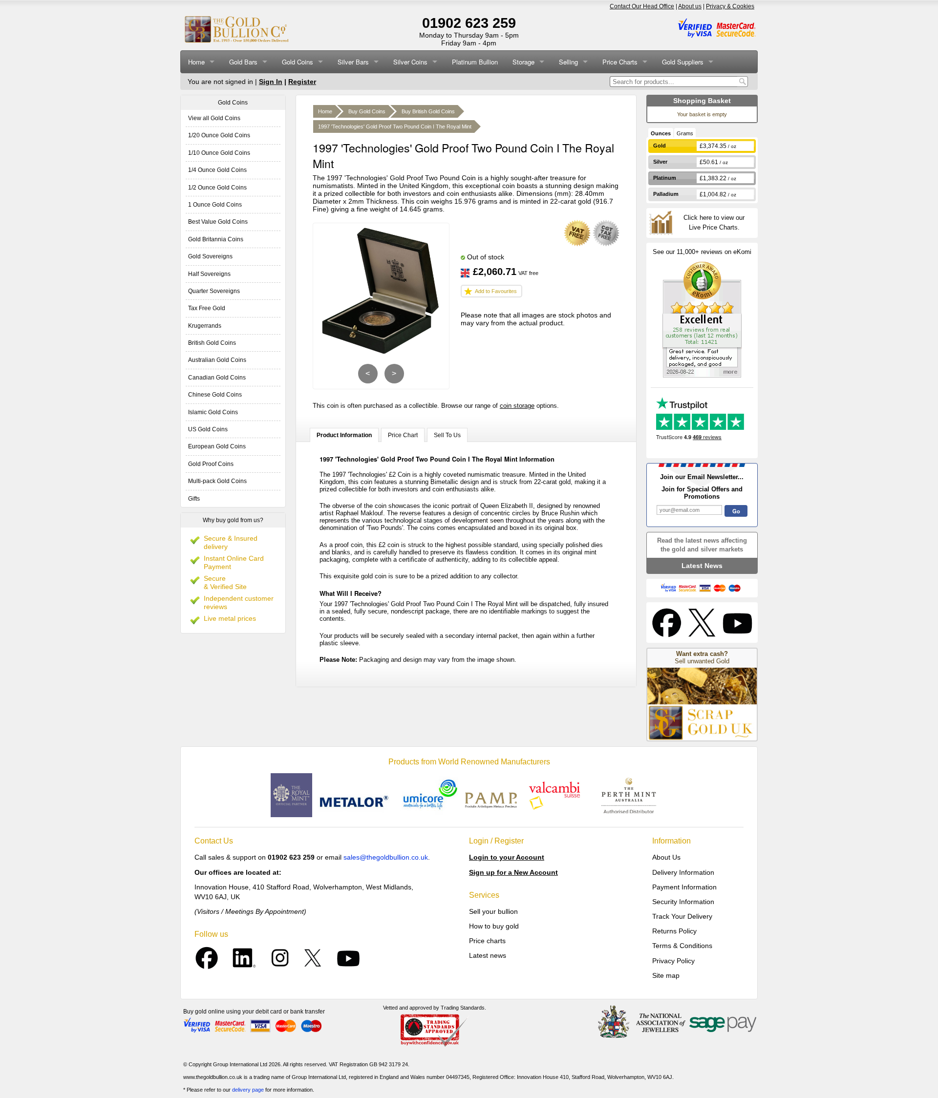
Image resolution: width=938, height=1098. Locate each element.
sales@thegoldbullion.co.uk (385, 857)
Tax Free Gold (206, 308)
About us (690, 6)
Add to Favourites (496, 291)
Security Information (683, 902)
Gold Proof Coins (211, 464)
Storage (523, 61)
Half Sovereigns (209, 274)
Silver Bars (353, 61)
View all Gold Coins (214, 118)
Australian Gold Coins (217, 360)
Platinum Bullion (475, 61)
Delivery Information (683, 872)
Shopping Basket (702, 101)
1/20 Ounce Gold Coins (219, 135)
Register (302, 81)
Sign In (270, 81)
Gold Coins (297, 61)
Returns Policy (674, 931)
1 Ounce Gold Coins (215, 204)
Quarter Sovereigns (214, 291)
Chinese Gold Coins (215, 394)
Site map (666, 975)
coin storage (517, 405)
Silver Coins (410, 61)
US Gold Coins (208, 429)
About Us (666, 857)
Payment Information (684, 887)
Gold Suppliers (683, 61)
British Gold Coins (212, 342)
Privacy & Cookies (730, 6)
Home (196, 61)
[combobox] (673, 81)
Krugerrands (204, 325)
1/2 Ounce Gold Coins (217, 187)
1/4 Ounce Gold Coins (217, 170)
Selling (568, 61)
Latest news (487, 955)
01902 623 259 (469, 23)
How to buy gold (494, 926)
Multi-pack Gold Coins (217, 481)
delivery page (248, 1090)
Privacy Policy (673, 961)
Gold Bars (243, 61)
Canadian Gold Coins (217, 377)
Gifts (194, 498)
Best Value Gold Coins (218, 221)
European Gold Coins (217, 446)
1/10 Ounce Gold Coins (219, 152)
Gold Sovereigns (210, 256)
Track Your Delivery (682, 916)
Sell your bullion (493, 911)
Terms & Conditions (682, 946)
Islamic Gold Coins (213, 412)
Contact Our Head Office (642, 6)
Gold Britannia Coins (215, 239)
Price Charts (620, 61)
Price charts (487, 941)
